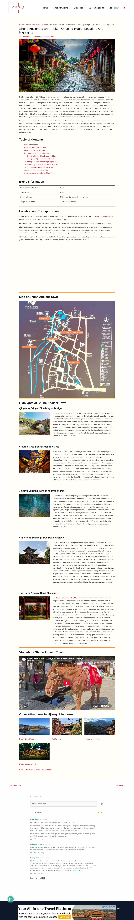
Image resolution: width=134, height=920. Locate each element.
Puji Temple (56, 739)
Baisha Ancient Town (92, 739)
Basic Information (31, 145)
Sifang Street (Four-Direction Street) (40, 159)
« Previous (34, 878)
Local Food (78, 8)
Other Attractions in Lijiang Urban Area (39, 173)
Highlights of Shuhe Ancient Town (37, 153)
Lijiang (96, 216)
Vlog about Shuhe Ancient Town (36, 170)
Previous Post (14, 785)
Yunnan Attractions (39, 36)
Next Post (121, 785)
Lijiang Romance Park (27, 764)
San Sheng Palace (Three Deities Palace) (42, 164)
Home (45, 8)
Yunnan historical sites (43, 770)
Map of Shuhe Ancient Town (35, 150)
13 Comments (24, 36)
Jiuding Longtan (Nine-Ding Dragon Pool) (42, 161)
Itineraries (114, 8)
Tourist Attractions (60, 8)
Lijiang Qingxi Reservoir (28, 739)
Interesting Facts (96, 8)
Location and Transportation (35, 147)
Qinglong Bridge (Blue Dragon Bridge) (41, 156)
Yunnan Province (106, 216)
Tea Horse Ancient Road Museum (40, 167)
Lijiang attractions (26, 770)
